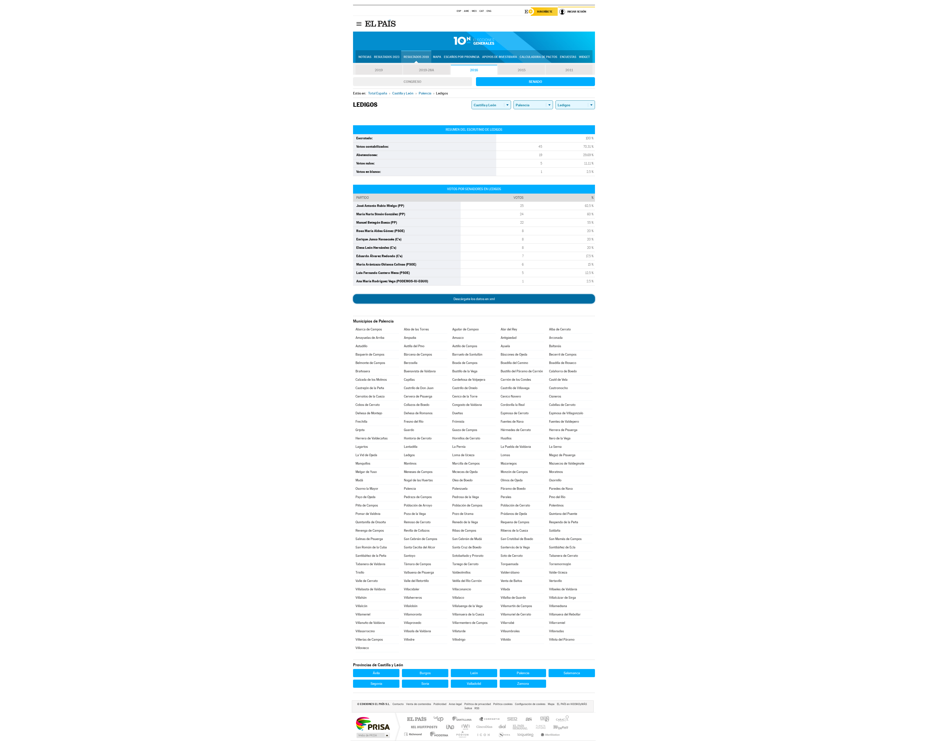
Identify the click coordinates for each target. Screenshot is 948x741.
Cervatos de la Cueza (370, 396)
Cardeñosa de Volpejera (468, 379)
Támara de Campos (417, 564)
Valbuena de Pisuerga (419, 572)
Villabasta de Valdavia (371, 589)
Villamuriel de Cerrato (516, 614)
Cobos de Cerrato (368, 405)
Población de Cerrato (515, 505)
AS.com (526, 719)
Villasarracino (365, 631)
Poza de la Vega (415, 514)
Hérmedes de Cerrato (516, 430)
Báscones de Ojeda (514, 354)
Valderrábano (510, 572)
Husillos (506, 438)
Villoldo (506, 639)
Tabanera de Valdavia (370, 564)
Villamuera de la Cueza (468, 614)
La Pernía (459, 447)
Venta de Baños (511, 581)
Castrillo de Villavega (515, 388)
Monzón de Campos (514, 472)
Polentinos (556, 505)
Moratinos (556, 472)
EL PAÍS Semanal (520, 727)
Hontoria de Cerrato (418, 438)
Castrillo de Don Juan (419, 388)
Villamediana (558, 606)
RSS (476, 708)
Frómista (458, 421)
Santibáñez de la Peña (371, 556)
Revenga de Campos (370, 530)
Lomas (505, 455)
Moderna (438, 734)
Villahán (361, 597)
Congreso (412, 82)
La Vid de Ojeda (366, 455)
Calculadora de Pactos (538, 57)
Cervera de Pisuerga (418, 396)
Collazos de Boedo (416, 405)
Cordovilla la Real (513, 405)
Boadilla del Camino (514, 363)
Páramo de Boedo (513, 488)
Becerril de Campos (562, 354)
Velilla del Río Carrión (467, 581)
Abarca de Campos (369, 329)
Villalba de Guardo (513, 597)
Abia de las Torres (416, 329)
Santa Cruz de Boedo (466, 547)
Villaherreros (413, 597)
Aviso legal (455, 704)
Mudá (359, 480)
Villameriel (363, 614)
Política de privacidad (477, 704)
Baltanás (555, 346)
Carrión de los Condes (516, 379)
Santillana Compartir (489, 719)
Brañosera (363, 371)
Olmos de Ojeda (512, 480)
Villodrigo (458, 639)
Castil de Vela (558, 379)
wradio (464, 727)
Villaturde (459, 631)
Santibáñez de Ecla (562, 547)
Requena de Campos (515, 522)
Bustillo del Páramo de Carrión (522, 371)
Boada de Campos (464, 363)
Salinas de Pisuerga (369, 539)
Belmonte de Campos (370, 363)
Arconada (556, 338)
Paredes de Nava (561, 488)
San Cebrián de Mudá (467, 539)
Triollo (360, 572)
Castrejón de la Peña (370, 388)
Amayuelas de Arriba (370, 338)
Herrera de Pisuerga (563, 430)
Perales (506, 497)
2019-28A (426, 70)
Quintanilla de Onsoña (371, 522)
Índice (468, 708)
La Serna (555, 447)
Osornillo (555, 480)
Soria (425, 684)
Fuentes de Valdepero (564, 421)
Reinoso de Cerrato (417, 522)
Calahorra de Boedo (563, 371)
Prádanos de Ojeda (514, 514)
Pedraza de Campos (418, 497)
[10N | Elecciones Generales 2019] (474, 41)
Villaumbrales (510, 631)
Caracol (561, 719)
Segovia (376, 684)
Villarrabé (507, 623)
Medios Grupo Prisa (372, 735)
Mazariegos (509, 463)
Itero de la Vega (560, 438)
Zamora (523, 684)
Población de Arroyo (418, 505)
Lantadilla (410, 447)
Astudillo (361, 346)
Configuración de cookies (530, 704)
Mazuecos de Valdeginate (566, 463)
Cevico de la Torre (464, 396)
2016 (474, 70)
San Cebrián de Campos (420, 539)
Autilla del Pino (414, 346)
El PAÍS (417, 719)
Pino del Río (557, 497)
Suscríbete (545, 11)
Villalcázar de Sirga (562, 597)
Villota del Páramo (561, 639)
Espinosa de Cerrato (515, 413)
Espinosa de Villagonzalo (566, 413)
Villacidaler (411, 589)
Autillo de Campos (464, 346)
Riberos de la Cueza (514, 530)
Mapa (437, 57)
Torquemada (509, 564)
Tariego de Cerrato (465, 564)
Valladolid (474, 684)
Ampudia (410, 338)
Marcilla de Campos (466, 463)
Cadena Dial (502, 727)
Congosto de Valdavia (467, 405)
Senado (535, 82)
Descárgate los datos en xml (474, 299)
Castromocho (558, 388)
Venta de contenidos (418, 704)
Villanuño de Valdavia (370, 623)
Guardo (409, 430)
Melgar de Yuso (366, 472)
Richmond (413, 734)
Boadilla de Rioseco (562, 363)
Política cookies (503, 704)
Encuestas (568, 57)
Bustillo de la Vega (464, 371)
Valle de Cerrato (367, 581)
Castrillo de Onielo (464, 388)
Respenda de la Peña (563, 522)
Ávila (376, 673)
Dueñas (457, 413)
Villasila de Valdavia (417, 631)
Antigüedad (508, 338)
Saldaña (554, 530)
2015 (522, 70)
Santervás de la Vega (515, 547)
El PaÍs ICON (483, 734)
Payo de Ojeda (365, 497)
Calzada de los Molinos (371, 379)
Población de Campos (467, 505)
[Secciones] (359, 24)
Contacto (398, 704)
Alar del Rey (509, 329)
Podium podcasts (462, 734)
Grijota (360, 430)
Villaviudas (556, 631)
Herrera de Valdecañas (372, 438)
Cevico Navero (511, 396)
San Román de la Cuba (371, 547)
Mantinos (410, 463)
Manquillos (363, 463)
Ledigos (409, 455)
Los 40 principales (440, 719)
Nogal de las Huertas (418, 480)
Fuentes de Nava (512, 421)
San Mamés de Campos (565, 539)
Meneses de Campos (418, 472)
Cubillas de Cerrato (562, 405)
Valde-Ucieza (558, 572)
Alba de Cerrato (560, 329)
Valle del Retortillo (416, 581)
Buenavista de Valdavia (420, 371)
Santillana (463, 719)
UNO (450, 727)
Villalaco (458, 597)
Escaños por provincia (461, 57)
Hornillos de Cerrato (466, 438)
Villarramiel (557, 623)
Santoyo (409, 556)
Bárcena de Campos (418, 354)
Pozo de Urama (463, 514)
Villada (505, 589)
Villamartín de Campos (516, 606)
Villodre (409, 639)
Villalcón (361, 606)
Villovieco (362, 648)
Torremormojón (560, 564)
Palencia (410, 488)
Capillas (409, 379)
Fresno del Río (413, 421)
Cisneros (555, 396)
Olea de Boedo (462, 480)
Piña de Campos (367, 505)
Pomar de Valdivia (368, 514)
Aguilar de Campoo (465, 329)
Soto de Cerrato (512, 556)
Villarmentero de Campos (470, 623)
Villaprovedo (412, 623)
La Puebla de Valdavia (516, 447)
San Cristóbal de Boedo (517, 539)
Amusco (458, 338)
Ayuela (505, 346)
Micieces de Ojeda (465, 472)
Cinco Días (484, 727)
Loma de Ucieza (463, 455)
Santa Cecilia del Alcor (419, 547)
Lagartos (362, 447)
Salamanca (572, 673)
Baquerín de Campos (370, 354)
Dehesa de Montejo (369, 413)
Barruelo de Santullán (467, 354)
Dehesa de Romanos (418, 413)
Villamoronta (413, 614)
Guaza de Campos (464, 430)
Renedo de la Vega (465, 522)
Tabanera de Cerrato (563, 556)
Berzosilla (410, 363)
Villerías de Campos (369, 639)
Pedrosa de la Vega (465, 497)
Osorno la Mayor (367, 488)
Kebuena (556, 727)
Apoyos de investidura (499, 57)
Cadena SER (510, 719)
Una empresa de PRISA (373, 723)
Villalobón (410, 606)
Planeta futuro (539, 727)
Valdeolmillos (461, 572)
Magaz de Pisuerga (562, 455)
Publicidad (440, 704)
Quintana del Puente (563, 514)
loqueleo (526, 734)
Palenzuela (460, 488)
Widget (584, 57)
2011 (569, 70)
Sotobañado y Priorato (467, 556)
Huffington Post (423, 727)
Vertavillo (555, 581)
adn (543, 719)
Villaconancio (461, 589)
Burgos (425, 673)
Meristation (549, 734)
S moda (504, 734)
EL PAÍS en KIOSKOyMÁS (572, 704)
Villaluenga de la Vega (467, 606)
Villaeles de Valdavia (563, 589)
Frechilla (361, 421)
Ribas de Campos (464, 530)
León (474, 673)
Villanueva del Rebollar (565, 614)
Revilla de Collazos (417, 530)
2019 (379, 70)
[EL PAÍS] (381, 24)
